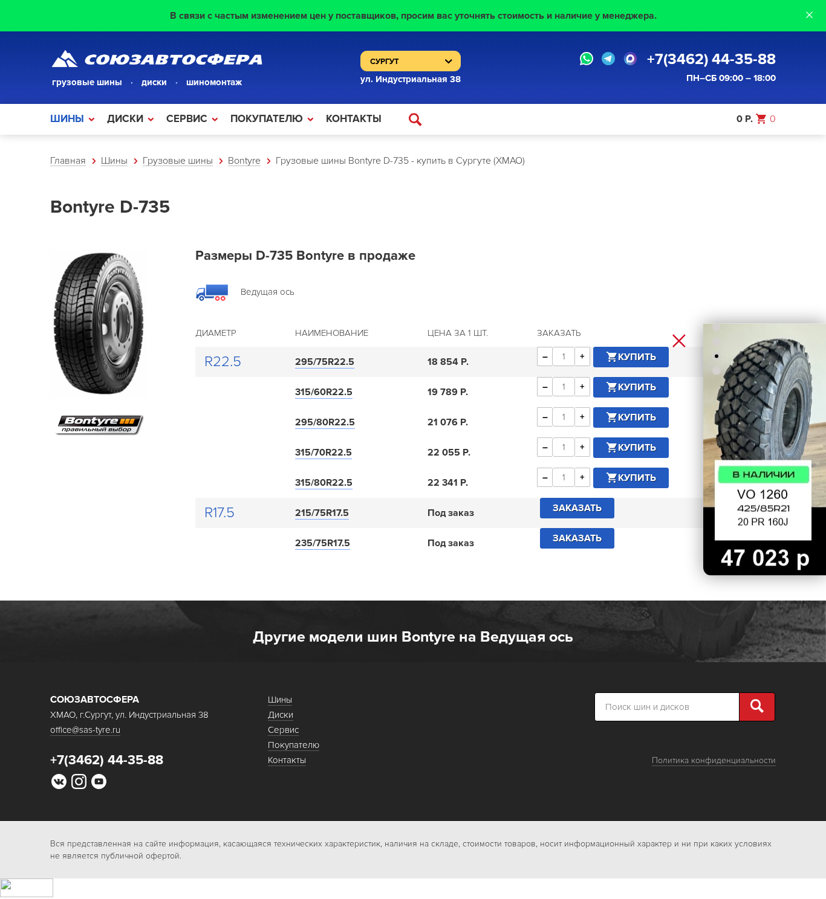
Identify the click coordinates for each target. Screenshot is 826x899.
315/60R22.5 (324, 392)
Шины (67, 118)
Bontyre (244, 161)
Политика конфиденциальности (714, 760)
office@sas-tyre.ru (85, 729)
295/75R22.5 (324, 362)
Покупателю (266, 118)
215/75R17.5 (322, 513)
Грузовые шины (178, 161)
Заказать (577, 508)
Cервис (186, 118)
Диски (125, 118)
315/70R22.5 (323, 452)
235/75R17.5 (322, 543)
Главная (68, 161)
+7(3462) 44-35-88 (711, 59)
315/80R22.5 (324, 483)
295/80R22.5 (325, 422)
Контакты (354, 118)
